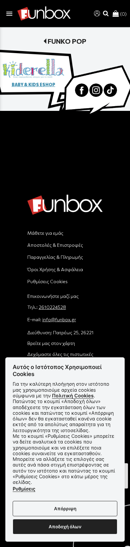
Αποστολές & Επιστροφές (55, 245)
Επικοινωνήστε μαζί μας (53, 296)
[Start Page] (44, 13)
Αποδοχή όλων (65, 526)
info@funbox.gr (59, 319)
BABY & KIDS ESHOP (33, 84)
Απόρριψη (65, 508)
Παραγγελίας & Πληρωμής (55, 257)
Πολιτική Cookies (73, 395)
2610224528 (52, 307)
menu (9, 14)
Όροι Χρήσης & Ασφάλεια (55, 269)
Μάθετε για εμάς (45, 233)
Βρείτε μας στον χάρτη (51, 343)
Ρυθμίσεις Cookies (47, 281)
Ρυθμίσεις (24, 489)
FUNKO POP (67, 41)
